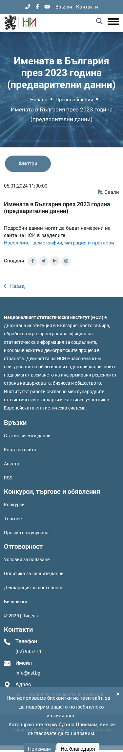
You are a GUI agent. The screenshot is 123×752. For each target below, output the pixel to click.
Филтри (28, 163)
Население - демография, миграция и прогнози (59, 243)
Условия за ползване (27, 559)
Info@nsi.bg (27, 673)
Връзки (63, 7)
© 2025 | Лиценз (21, 615)
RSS (8, 477)
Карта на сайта (20, 449)
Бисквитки (15, 601)
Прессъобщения (74, 100)
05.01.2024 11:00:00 (25, 186)
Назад (17, 286)
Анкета (11, 463)
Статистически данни (27, 435)
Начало (39, 100)
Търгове (13, 518)
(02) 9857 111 (29, 651)
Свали (111, 192)
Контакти (87, 7)
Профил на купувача (26, 532)
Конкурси (14, 504)
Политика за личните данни (34, 573)
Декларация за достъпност (33, 587)
